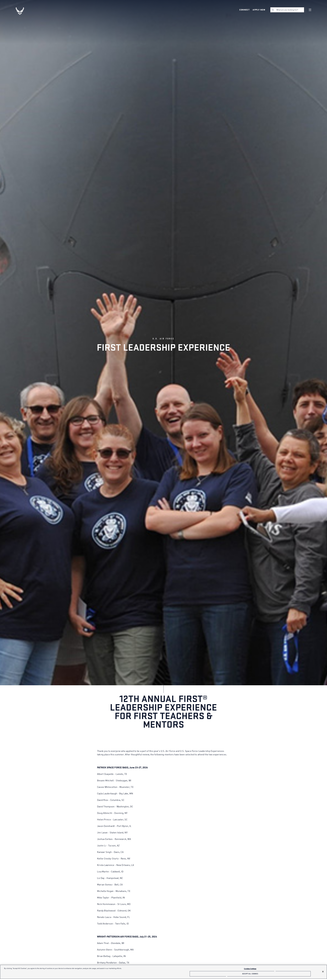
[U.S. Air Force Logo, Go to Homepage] (22, 11)
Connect (244, 9)
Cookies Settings (250, 969)
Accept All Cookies (250, 974)
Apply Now (259, 9)
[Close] (323, 971)
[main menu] (310, 9)
